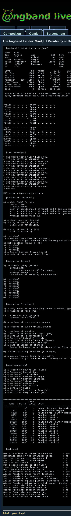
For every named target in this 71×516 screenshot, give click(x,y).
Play (23, 30)
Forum (57, 30)
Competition (12, 33)
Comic (33, 33)
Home (7, 30)
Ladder (39, 30)
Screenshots (56, 33)
